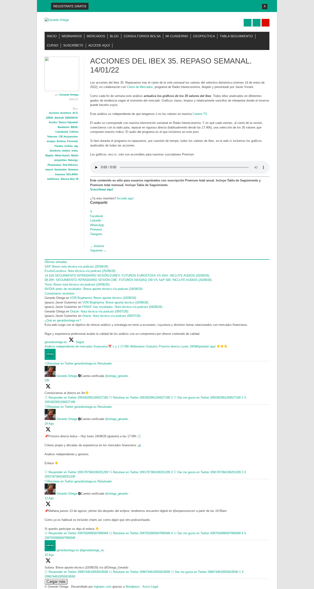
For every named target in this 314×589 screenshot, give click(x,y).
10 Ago (49, 555)
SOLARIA (72, 174)
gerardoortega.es (68, 550)
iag (76, 146)
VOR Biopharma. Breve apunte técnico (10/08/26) (103, 298)
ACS (75, 112)
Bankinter (63, 127)
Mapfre (49, 155)
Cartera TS (200, 114)
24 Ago (49, 423)
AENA (49, 117)
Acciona (54, 112)
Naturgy (73, 160)
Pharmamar (54, 164)
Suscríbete (73, 45)
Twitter (247, 22)
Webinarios (72, 36)
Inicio (52, 36)
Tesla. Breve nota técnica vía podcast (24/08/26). (77, 284)
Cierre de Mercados (140, 87)
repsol (49, 169)
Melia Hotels (62, 155)
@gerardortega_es (92, 550)
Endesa (61, 141)
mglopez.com (102, 586)
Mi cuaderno (177, 36)
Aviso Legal (150, 586)
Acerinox (65, 112)
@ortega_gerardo (116, 376)
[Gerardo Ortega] (57, 20)
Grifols (68, 146)
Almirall (59, 117)
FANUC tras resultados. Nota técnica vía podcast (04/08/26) (122, 307)
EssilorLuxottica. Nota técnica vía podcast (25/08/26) (80, 271)
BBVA (74, 127)
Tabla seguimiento (236, 36)
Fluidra (58, 146)
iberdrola (55, 150)
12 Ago (49, 498)
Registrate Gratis (69, 6)
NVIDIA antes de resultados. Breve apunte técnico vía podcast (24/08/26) (94, 289)
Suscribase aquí (101, 189)
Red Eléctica (70, 164)
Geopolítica (204, 36)
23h (47, 380)
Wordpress (133, 586)
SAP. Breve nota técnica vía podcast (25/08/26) (76, 266)
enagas (51, 141)
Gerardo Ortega (69, 94)
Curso (52, 45)
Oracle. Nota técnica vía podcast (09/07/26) (99, 311)
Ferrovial (72, 141)
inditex (66, 150)
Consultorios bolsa (142, 36)
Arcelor (53, 122)
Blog (114, 36)
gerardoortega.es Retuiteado (93, 363)
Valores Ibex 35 (69, 179)
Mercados (96, 36)
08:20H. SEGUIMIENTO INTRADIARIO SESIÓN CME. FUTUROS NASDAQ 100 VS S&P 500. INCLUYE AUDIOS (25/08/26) (128, 280)
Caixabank (61, 131)
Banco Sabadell (68, 122)
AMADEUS (71, 117)
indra (74, 150)
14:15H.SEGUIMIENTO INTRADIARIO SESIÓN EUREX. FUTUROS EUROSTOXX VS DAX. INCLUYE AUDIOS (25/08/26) (127, 275)
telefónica (53, 179)
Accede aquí (99, 45)
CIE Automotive (68, 136)
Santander (60, 169)
